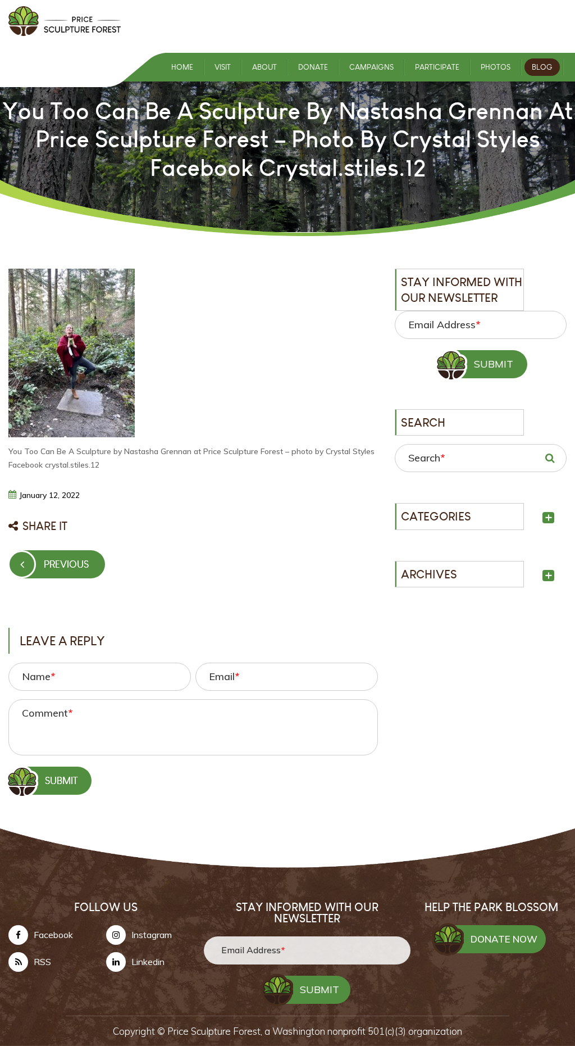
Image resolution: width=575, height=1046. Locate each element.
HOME (182, 67)
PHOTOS (495, 67)
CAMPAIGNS (371, 67)
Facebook (53, 934)
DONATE (313, 67)
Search (426, 457)
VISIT (223, 67)
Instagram (151, 934)
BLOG (542, 67)
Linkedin (148, 961)
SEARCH (550, 458)
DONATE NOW (504, 939)
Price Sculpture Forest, (215, 1031)
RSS (42, 961)
